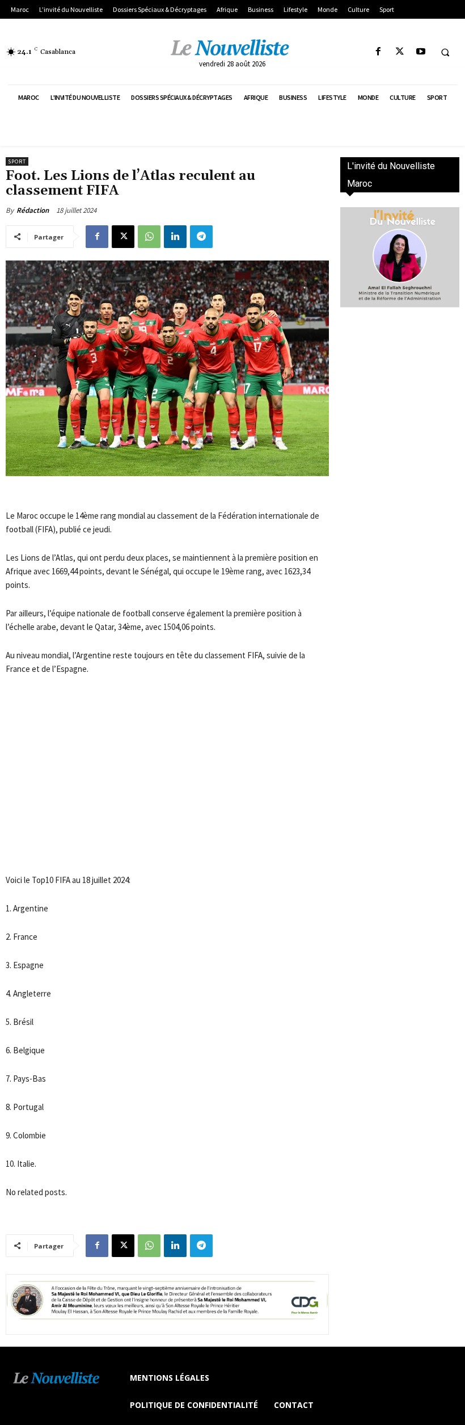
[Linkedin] (175, 236)
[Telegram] (201, 236)
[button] (445, 52)
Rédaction (32, 210)
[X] (399, 52)
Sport (17, 161)
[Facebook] (378, 52)
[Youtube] (420, 52)
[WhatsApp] (149, 236)
